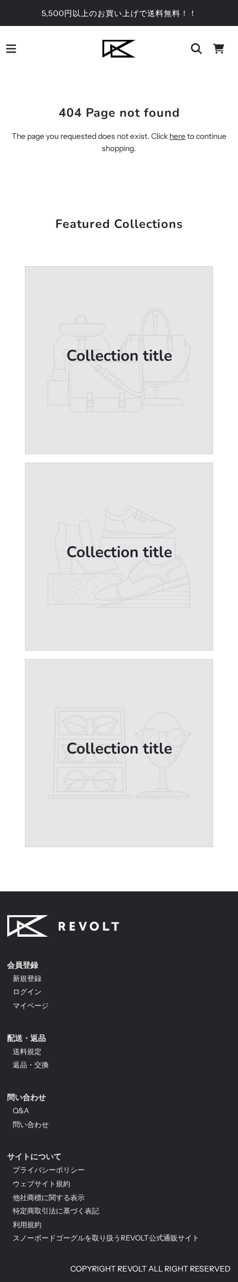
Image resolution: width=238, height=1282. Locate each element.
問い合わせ (26, 1097)
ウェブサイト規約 (41, 1183)
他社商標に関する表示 (49, 1197)
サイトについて (34, 1156)
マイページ (31, 1005)
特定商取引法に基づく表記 (56, 1210)
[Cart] (219, 49)
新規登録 (27, 978)
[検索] (196, 49)
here (177, 136)
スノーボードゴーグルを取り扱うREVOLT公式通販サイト (106, 1237)
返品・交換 (31, 1064)
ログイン (27, 991)
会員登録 (22, 965)
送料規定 (27, 1051)
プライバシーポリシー (49, 1169)
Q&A (21, 1110)
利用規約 (27, 1224)
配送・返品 (26, 1038)
